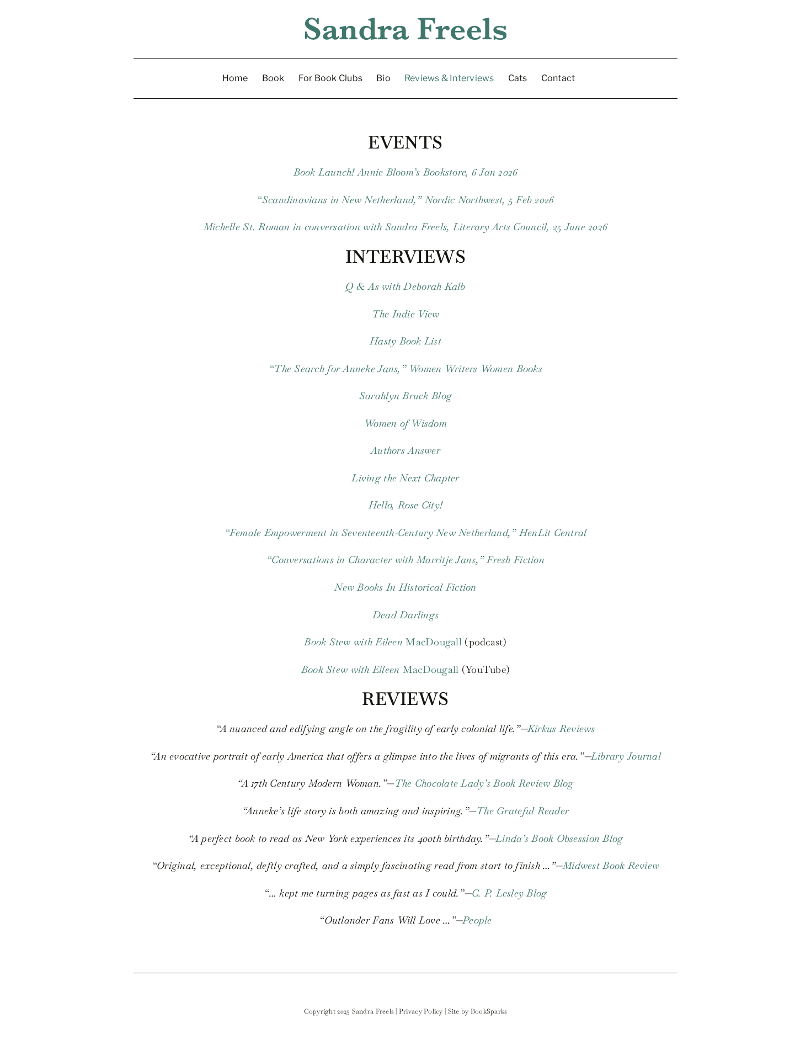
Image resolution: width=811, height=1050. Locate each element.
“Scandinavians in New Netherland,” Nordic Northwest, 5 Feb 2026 (405, 199)
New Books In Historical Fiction (405, 587)
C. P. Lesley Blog (509, 893)
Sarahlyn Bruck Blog (405, 395)
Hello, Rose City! (406, 505)
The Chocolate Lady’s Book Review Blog (484, 783)
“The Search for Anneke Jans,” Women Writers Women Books (405, 368)
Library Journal (626, 756)
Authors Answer (405, 450)
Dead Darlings (405, 614)
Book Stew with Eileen (353, 641)
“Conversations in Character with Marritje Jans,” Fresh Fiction (405, 559)
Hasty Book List (405, 341)
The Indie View (406, 313)
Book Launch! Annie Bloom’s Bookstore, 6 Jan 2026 (406, 172)
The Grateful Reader (522, 810)
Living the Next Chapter (405, 477)
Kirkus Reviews (561, 728)
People (477, 920)
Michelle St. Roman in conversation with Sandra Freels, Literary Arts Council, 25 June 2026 (405, 226)
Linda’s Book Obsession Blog (559, 838)
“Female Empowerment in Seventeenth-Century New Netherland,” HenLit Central (406, 532)
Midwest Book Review (611, 865)
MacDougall (432, 641)
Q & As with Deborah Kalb (405, 286)
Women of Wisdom (405, 423)
